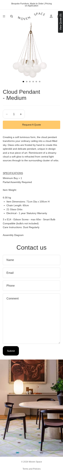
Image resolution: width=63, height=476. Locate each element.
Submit (11, 350)
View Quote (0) (60, 22)
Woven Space (35, 462)
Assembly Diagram (13, 235)
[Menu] (4, 16)
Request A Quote (31, 124)
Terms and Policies (32, 469)
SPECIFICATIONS (13, 173)
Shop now (31, 450)
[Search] (11, 16)
